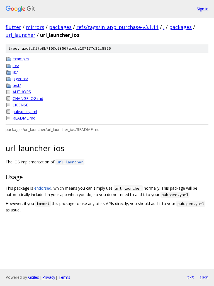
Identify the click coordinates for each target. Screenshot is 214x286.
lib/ (15, 72)
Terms (64, 277)
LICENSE (20, 105)
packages (60, 27)
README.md (24, 118)
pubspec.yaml (25, 111)
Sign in (202, 8)
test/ (17, 85)
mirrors (35, 27)
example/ (21, 58)
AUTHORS (22, 91)
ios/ (16, 65)
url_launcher (20, 35)
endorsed (42, 188)
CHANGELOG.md (28, 98)
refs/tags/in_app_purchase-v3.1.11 (117, 27)
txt (190, 277)
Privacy (48, 277)
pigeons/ (20, 78)
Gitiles (33, 277)
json (204, 277)
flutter (13, 27)
